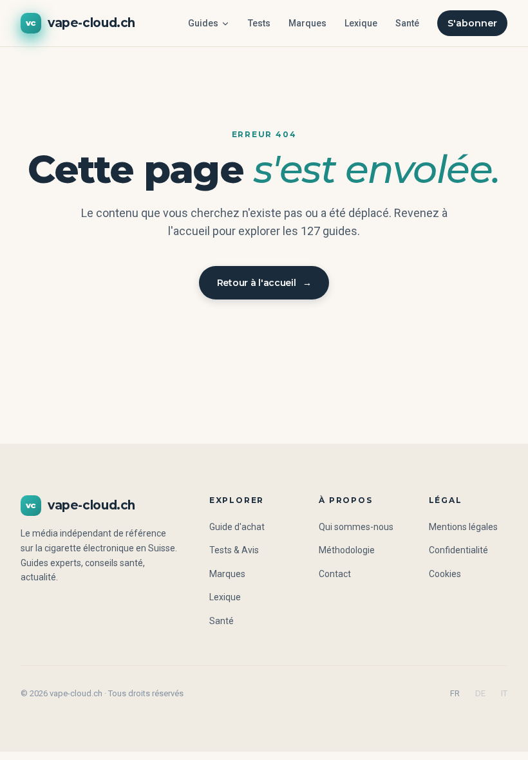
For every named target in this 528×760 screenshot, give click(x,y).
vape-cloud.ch (80, 22)
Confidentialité (458, 550)
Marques (307, 23)
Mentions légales (463, 527)
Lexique (360, 23)
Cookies (445, 574)
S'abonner (472, 23)
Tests (259, 23)
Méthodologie (347, 550)
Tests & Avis (234, 550)
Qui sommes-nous (356, 527)
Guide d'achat (237, 527)
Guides (203, 23)
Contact (335, 574)
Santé (407, 23)
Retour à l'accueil (264, 283)
